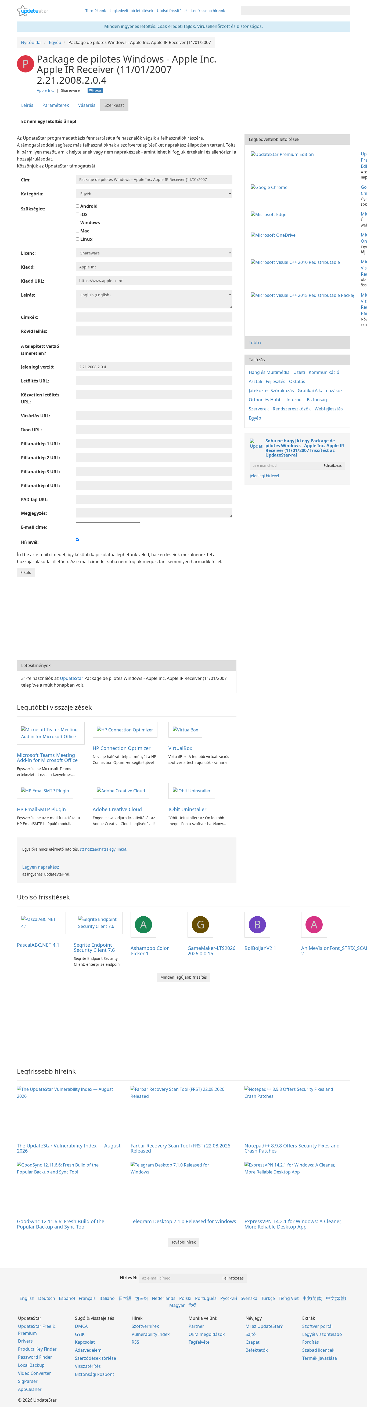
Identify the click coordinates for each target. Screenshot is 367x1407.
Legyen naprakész (40, 867)
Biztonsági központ (94, 1374)
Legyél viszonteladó (322, 1334)
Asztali (255, 381)
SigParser (28, 1381)
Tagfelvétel (200, 1342)
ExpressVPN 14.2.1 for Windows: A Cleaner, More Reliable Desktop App (293, 1224)
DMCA (81, 1326)
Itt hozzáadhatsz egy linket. (103, 849)
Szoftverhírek (145, 1326)
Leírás (27, 105)
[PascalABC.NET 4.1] (41, 922)
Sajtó (251, 1334)
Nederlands (163, 1298)
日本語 (124, 1298)
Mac (84, 231)
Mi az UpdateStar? (264, 1326)
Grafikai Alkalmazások (320, 390)
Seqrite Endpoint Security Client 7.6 (94, 947)
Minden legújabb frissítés (183, 977)
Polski (185, 1298)
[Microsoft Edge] (270, 214)
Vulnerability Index (151, 1334)
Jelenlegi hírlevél (264, 475)
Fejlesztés (275, 381)
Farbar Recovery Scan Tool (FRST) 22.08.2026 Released (180, 1148)
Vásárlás (86, 105)
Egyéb (255, 418)
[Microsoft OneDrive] (274, 235)
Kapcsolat (85, 1342)
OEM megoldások (207, 1334)
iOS (83, 214)
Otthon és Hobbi (266, 400)
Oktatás (297, 381)
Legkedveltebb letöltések (131, 10)
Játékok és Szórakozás (271, 390)
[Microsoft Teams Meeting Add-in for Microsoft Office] (50, 733)
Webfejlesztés (329, 409)
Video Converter (34, 1373)
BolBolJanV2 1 (260, 948)
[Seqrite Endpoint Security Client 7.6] (98, 922)
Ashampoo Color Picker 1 (150, 951)
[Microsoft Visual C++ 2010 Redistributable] (296, 262)
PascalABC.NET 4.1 (38, 945)
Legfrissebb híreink (208, 10)
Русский (228, 1298)
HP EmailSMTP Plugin (41, 809)
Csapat (253, 1342)
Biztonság (317, 400)
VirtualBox (180, 748)
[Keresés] (345, 10)
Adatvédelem (88, 1350)
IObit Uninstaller (187, 809)
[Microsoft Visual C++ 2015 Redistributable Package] (303, 295)
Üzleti (299, 372)
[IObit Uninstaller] (192, 790)
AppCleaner (30, 1389)
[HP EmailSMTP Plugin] (45, 790)
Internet (294, 400)
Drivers (25, 1341)
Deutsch (46, 1298)
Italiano (107, 1298)
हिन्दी (192, 1305)
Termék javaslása (319, 1358)
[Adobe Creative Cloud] (121, 790)
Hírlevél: (129, 1278)
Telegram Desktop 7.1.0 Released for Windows (183, 1221)
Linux (85, 239)
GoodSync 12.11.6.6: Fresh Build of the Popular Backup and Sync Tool (60, 1224)
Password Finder (35, 1357)
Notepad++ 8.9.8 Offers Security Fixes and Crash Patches (292, 1148)
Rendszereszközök (292, 409)
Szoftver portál (317, 1326)
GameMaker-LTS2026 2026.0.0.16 (211, 951)
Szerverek (259, 409)
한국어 (141, 1298)
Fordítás (310, 1342)
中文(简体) (312, 1298)
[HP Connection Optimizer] (125, 729)
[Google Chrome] (270, 187)
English (27, 1298)
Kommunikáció (324, 372)
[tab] (27, 105)
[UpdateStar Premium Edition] (283, 154)
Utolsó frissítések (172, 10)
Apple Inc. (45, 90)
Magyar (177, 1305)
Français (87, 1298)
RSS (135, 1342)
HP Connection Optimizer (121, 748)
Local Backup (31, 1365)
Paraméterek (55, 105)
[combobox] (290, 10)
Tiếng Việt (289, 1298)
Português (206, 1298)
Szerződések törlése (95, 1358)
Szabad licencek (318, 1350)
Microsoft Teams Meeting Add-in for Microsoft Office (47, 758)
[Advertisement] (126, 617)
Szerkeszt (114, 105)
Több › (255, 342)
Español (67, 1298)
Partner (196, 1326)
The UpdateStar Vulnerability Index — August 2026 (69, 1148)
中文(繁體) (336, 1298)
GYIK (80, 1334)
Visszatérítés (88, 1366)
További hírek (183, 1242)
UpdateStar (71, 678)
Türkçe (268, 1298)
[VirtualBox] (185, 729)
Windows (89, 222)
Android (88, 206)
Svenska (249, 1298)
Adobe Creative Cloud (117, 809)
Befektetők (257, 1350)
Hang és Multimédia (269, 372)
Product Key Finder (37, 1349)
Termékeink (95, 10)
